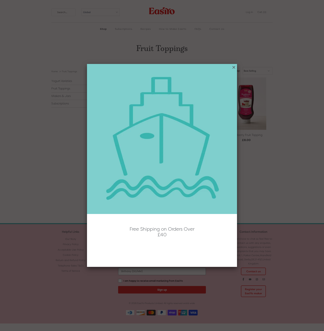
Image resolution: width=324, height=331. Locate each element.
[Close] (233, 67)
